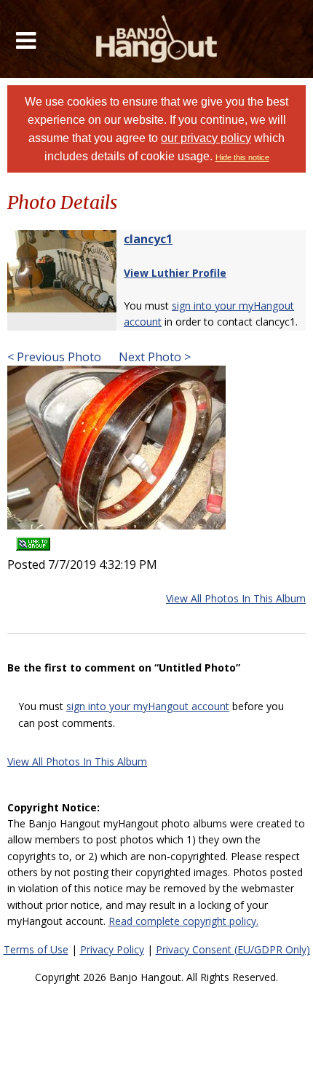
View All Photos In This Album (236, 598)
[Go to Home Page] (157, 39)
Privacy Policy (112, 949)
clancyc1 (148, 239)
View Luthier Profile (175, 273)
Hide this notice (242, 157)
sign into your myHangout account (147, 706)
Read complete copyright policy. (183, 921)
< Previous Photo (54, 357)
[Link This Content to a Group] (33, 539)
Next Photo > (153, 357)
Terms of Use (36, 949)
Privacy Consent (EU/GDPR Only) (233, 949)
